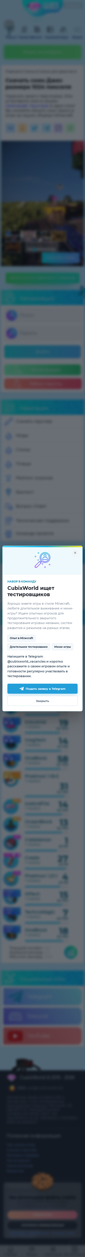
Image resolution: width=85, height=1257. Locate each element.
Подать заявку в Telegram (46, 688)
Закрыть (42, 701)
